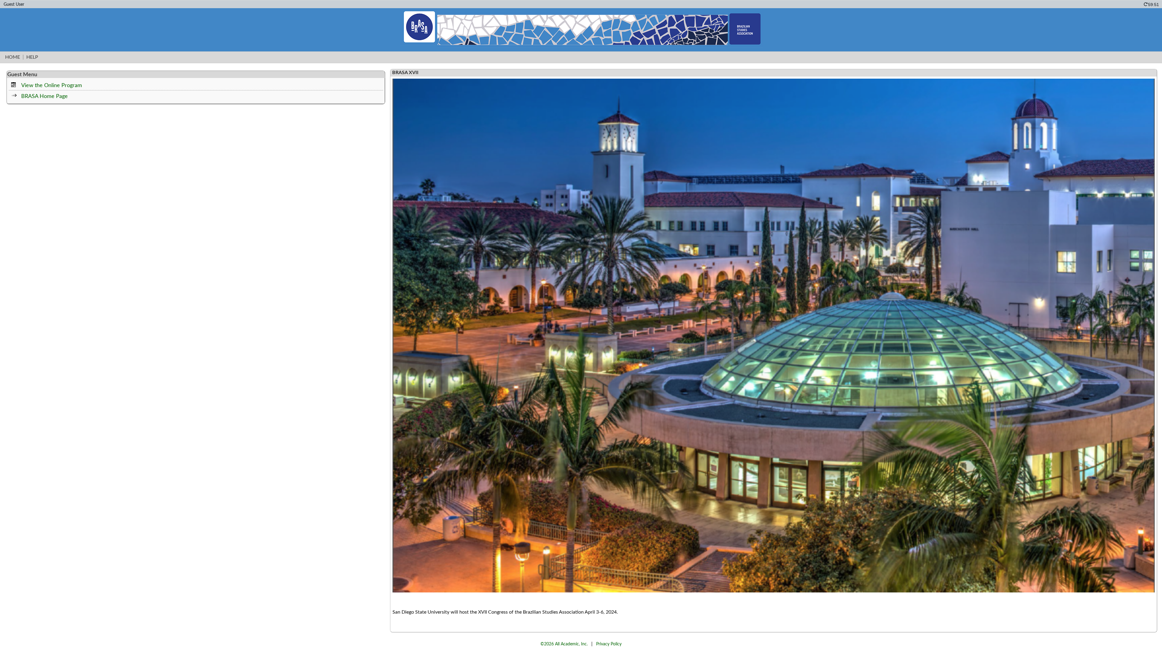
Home (12, 57)
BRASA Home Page (44, 96)
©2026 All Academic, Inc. (564, 644)
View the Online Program (51, 85)
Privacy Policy (609, 644)
